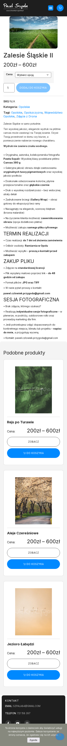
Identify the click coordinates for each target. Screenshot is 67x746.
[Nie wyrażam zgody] (59, 736)
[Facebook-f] (8, 723)
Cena (9, 74)
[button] (50, 7)
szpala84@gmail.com (26, 706)
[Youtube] (18, 723)
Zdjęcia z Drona (26, 116)
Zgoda (33, 740)
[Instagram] (27, 723)
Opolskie (24, 107)
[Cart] (60, 7)
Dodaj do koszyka (33, 87)
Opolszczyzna (33, 112)
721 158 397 (23, 713)
